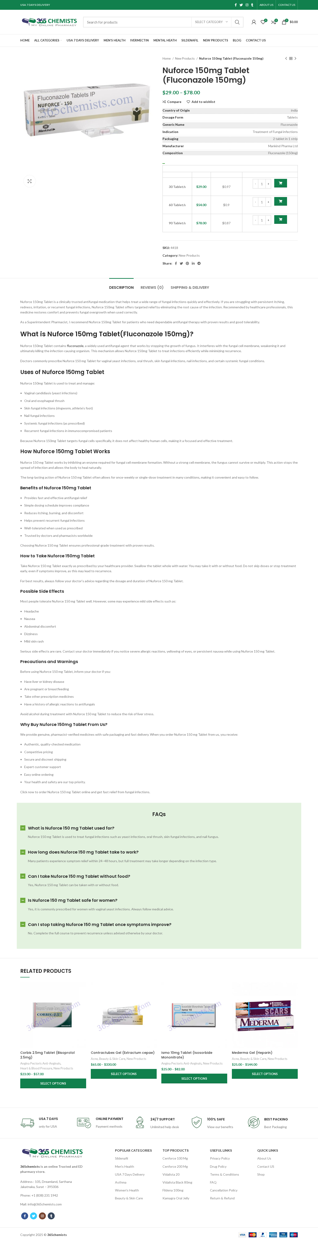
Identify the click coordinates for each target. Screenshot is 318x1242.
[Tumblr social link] (252, 5)
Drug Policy (218, 1166)
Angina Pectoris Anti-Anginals (40, 1063)
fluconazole (75, 346)
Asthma (120, 1182)
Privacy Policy (220, 1158)
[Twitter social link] (241, 5)
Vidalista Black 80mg (177, 1182)
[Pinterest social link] (187, 263)
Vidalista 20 (170, 1174)
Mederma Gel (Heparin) (252, 1052)
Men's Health (124, 1166)
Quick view (82, 1000)
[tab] (121, 285)
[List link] (52, 1184)
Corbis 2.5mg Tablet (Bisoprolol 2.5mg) (47, 1055)
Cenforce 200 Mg (175, 1166)
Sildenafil (121, 1158)
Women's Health (127, 1190)
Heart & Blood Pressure (36, 1068)
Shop (261, 1174)
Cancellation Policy (223, 1190)
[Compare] (82, 990)
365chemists (30, 1166)
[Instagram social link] (247, 5)
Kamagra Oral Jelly (175, 1198)
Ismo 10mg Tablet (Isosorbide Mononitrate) (186, 1055)
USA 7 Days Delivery (130, 1174)
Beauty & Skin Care (112, 1059)
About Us (264, 1158)
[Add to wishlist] (82, 1011)
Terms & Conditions (224, 1174)
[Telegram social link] (199, 263)
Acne (94, 1059)
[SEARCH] (237, 22)
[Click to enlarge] (29, 181)
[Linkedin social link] (193, 263)
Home (166, 58)
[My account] (253, 22)
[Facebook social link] (235, 5)
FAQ (213, 1182)
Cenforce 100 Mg (175, 1158)
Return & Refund (222, 1198)
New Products (185, 58)
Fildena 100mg (172, 1190)
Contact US (265, 1166)
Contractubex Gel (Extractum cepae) (123, 1052)
